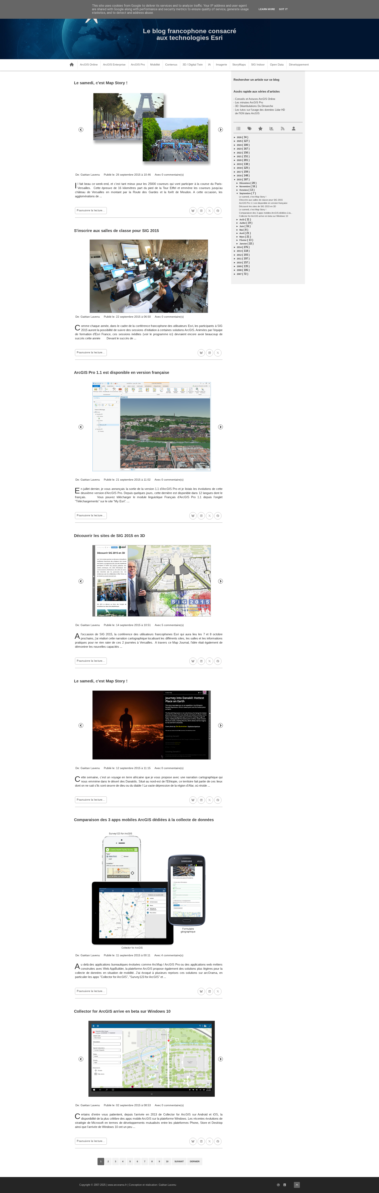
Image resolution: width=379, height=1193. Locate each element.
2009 (239, 266)
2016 (239, 175)
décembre (244, 183)
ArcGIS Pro (138, 64)
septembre (245, 193)
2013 (239, 251)
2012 (239, 255)
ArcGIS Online (89, 64)
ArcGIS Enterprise (114, 64)
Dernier (195, 1161)
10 (167, 1161)
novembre (245, 186)
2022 (239, 153)
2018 (239, 168)
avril (242, 233)
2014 (239, 247)
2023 (239, 149)
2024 (239, 145)
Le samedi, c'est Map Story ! (101, 83)
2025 (239, 141)
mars (242, 237)
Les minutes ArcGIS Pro (249, 102)
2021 (239, 156)
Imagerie (221, 64)
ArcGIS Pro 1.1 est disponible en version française (121, 372)
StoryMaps (239, 64)
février (243, 240)
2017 (239, 172)
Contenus (171, 64)
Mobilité (155, 64)
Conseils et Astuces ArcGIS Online (255, 98)
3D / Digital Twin (193, 64)
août (242, 219)
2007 (239, 274)
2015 (239, 179)
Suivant (220, 130)
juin (242, 226)
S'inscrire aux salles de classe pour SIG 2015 (116, 230)
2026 (239, 137)
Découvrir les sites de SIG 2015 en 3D (109, 535)
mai (241, 230)
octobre (244, 190)
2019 (239, 164)
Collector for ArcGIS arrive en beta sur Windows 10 (122, 1011)
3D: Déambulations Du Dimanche (254, 106)
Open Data (277, 64)
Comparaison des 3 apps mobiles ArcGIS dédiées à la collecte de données (144, 820)
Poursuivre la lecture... (91, 210)
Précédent (81, 130)
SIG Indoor (258, 64)
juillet (242, 223)
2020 (239, 160)
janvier (243, 243)
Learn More (267, 9)
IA (209, 64)
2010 (239, 262)
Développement (299, 64)
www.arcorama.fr (117, 1184)
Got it (283, 9)
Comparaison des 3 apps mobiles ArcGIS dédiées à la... (265, 213)
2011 (239, 258)
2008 (239, 270)
